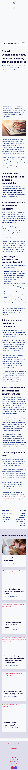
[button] (14, 8)
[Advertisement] (14, 27)
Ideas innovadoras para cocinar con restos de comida (12, 625)
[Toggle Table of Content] (22, 43)
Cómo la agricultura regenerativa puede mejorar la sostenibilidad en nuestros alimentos (21, 518)
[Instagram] (12, 767)
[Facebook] (15, 767)
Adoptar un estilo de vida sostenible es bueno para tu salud (7, 516)
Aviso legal (14, 748)
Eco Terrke (8, 563)
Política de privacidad (14, 744)
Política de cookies (14, 753)
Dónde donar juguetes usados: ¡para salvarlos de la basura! (14, 591)
